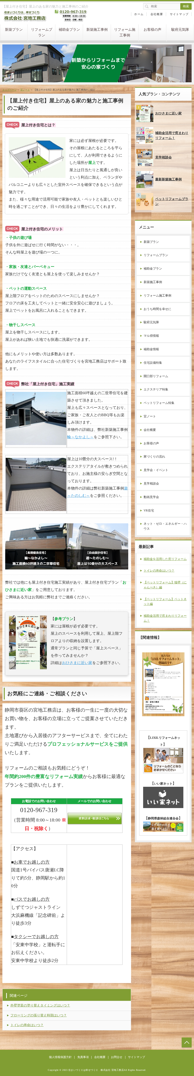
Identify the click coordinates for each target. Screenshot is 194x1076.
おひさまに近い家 (77, 663)
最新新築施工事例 (168, 179)
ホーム (139, 14)
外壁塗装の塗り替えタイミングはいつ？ (40, 1005)
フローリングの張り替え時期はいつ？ (38, 1015)
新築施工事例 (97, 29)
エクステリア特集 (156, 389)
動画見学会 (151, 497)
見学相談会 (163, 157)
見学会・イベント (156, 470)
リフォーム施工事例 (124, 32)
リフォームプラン (41, 32)
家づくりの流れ (154, 456)
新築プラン (14, 29)
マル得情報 (151, 335)
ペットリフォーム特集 (159, 403)
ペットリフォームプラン (171, 201)
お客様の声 (152, 29)
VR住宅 (149, 510)
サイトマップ (179, 14)
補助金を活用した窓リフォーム (165, 559)
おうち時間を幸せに (157, 309)
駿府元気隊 (180, 29)
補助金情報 (151, 349)
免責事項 (83, 1057)
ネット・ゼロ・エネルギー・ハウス (165, 526)
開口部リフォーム (156, 376)
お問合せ (116, 1057)
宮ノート (150, 416)
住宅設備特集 (153, 362)
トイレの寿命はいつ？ (27, 1025)
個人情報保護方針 (60, 1057)
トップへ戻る (187, 1042)
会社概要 (156, 14)
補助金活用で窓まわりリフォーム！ (171, 135)
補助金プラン (69, 29)
